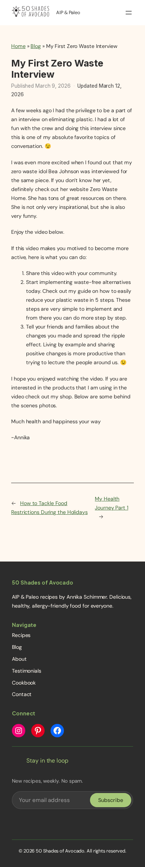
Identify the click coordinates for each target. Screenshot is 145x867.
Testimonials (26, 670)
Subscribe (110, 800)
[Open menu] (128, 12)
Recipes (21, 635)
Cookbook (24, 682)
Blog (35, 46)
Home (18, 46)
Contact (22, 694)
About (19, 659)
